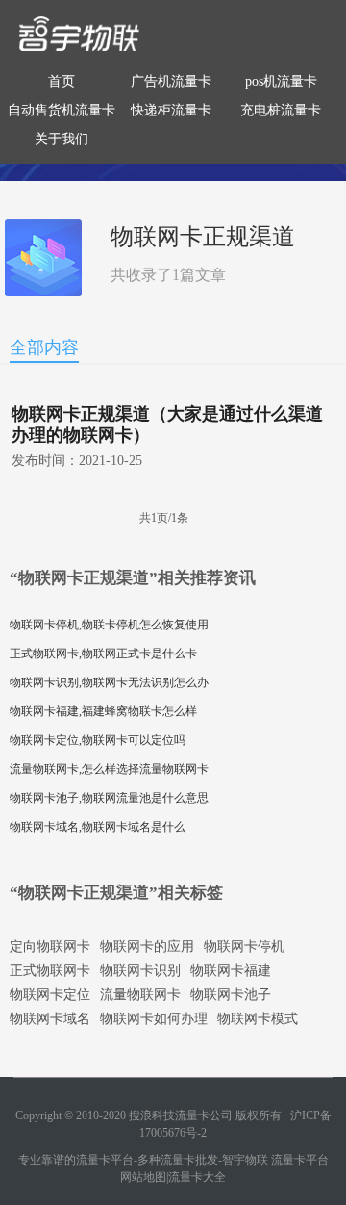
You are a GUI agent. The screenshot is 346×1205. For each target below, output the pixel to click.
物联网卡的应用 (147, 946)
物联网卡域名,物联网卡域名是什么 (97, 826)
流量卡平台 (300, 1160)
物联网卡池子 (230, 994)
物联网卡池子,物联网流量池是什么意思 (109, 798)
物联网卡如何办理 (154, 1019)
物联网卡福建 (230, 970)
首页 (61, 81)
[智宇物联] (79, 32)
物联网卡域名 (50, 1019)
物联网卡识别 (140, 970)
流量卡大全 (197, 1177)
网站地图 (143, 1177)
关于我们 (61, 139)
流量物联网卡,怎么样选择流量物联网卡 (109, 769)
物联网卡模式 (257, 1019)
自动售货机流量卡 (61, 110)
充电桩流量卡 (280, 110)
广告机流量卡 (171, 81)
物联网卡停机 (244, 946)
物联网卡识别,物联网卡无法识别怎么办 (109, 682)
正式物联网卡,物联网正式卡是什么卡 (103, 653)
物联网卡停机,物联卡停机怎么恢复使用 (109, 624)
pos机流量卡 (281, 81)
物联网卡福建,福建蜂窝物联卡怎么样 (103, 711)
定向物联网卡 (50, 946)
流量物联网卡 (140, 994)
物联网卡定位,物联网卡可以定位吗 (97, 740)
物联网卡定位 (50, 994)
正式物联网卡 (50, 970)
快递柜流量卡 (171, 110)
